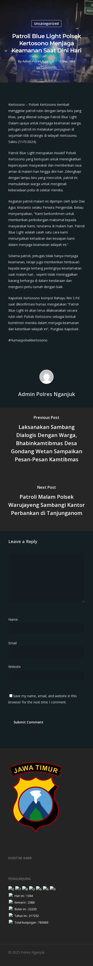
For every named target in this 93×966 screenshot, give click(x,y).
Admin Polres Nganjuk (38, 61)
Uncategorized (46, 23)
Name (14, 619)
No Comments (46, 67)
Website (14, 666)
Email (14, 643)
